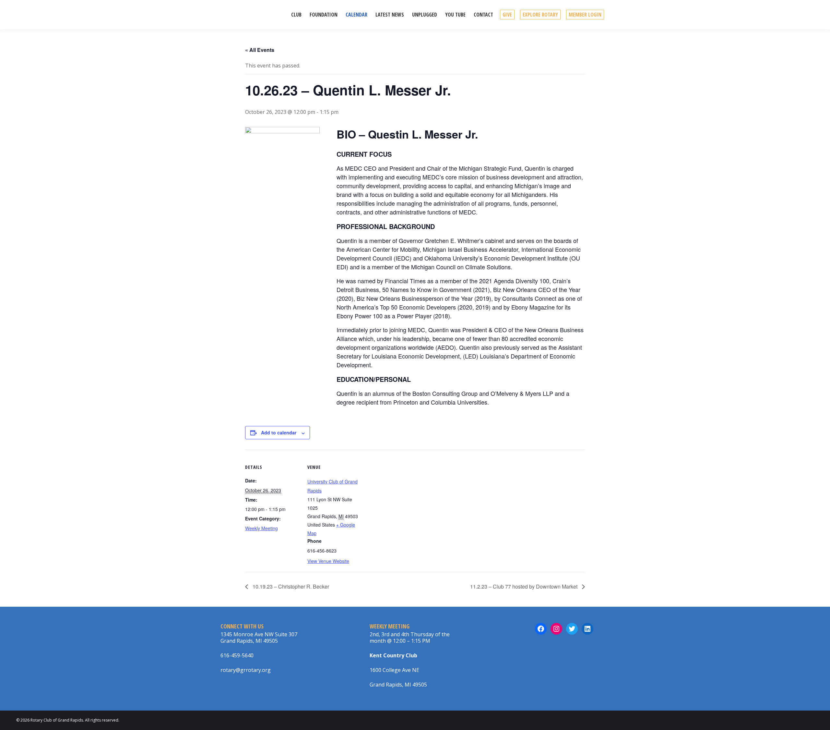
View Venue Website (328, 561)
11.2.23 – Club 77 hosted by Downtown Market (524, 586)
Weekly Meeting (261, 528)
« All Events (259, 50)
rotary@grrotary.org (245, 670)
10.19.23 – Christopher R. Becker (290, 586)
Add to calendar (278, 432)
